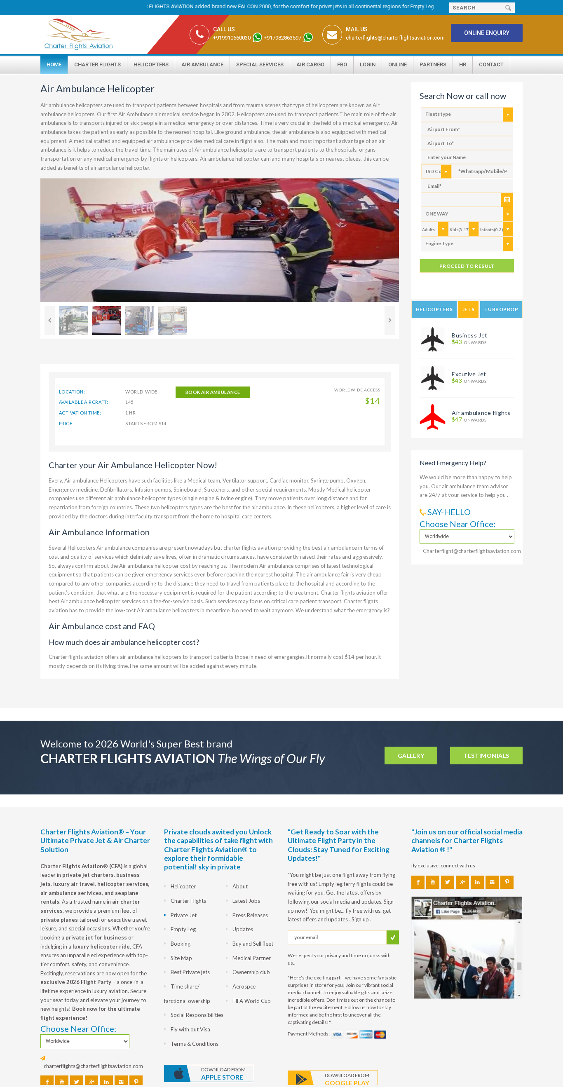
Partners (433, 64)
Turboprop (501, 309)
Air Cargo (310, 64)
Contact (491, 64)
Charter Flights (97, 64)
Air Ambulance (202, 64)
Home (54, 64)
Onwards (469, 342)
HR (462, 64)
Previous (50, 320)
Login (367, 64)
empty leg (401, 6)
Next (390, 320)
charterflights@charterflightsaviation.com (395, 38)
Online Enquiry (486, 33)
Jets (468, 309)
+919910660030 (232, 38)
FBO (342, 64)
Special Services (260, 64)
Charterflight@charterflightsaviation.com (472, 551)
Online (397, 64)
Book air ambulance (212, 392)
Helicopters (151, 64)
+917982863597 (282, 38)
